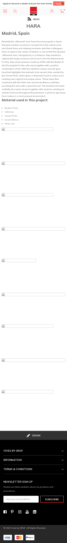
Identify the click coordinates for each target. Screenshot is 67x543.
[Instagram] (20, 511)
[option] (33, 19)
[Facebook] (6, 511)
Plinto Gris (10, 123)
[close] (62, 3)
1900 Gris (9, 112)
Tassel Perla (11, 116)
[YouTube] (28, 511)
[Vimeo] (35, 511)
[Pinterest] (13, 511)
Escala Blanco (12, 119)
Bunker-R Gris (11, 108)
